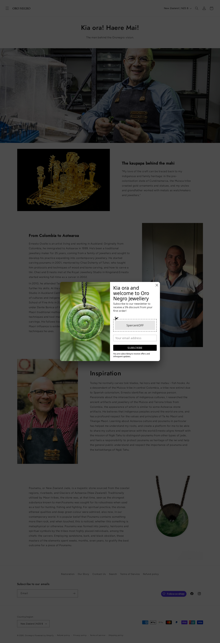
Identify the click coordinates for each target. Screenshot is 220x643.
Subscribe (135, 348)
